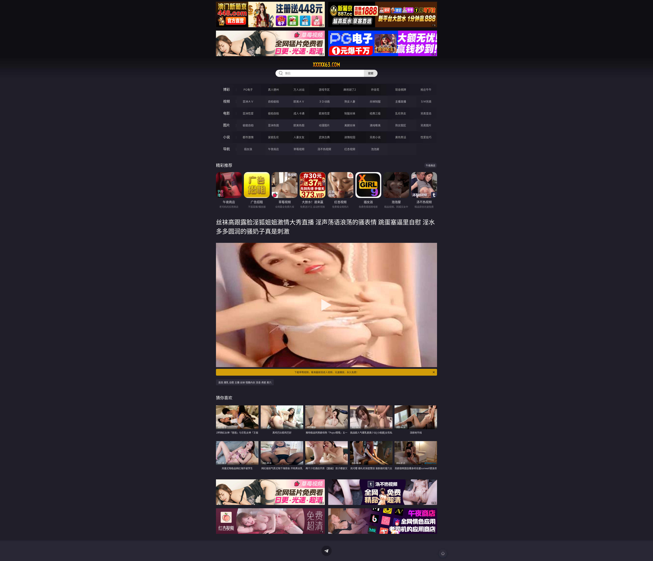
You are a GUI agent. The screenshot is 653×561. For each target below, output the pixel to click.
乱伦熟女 (400, 113)
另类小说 (375, 137)
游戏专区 (324, 89)
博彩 (226, 89)
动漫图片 (324, 125)
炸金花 (375, 89)
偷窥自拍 (248, 125)
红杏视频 (349, 149)
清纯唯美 (375, 125)
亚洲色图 (273, 125)
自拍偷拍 (273, 101)
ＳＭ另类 (426, 101)
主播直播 (400, 101)
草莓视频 (299, 149)
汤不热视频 (324, 149)
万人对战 (299, 89)
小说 (226, 137)
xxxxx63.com (326, 64)
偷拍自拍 (273, 113)
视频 (226, 101)
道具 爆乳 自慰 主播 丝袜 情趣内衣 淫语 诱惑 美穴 (244, 382)
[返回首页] (443, 553)
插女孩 (248, 149)
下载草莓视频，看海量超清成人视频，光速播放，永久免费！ (326, 372)
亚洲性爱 (248, 113)
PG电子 (248, 89)
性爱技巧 (426, 137)
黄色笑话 (400, 137)
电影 (226, 113)
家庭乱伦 (273, 137)
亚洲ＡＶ (248, 101)
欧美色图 (299, 125)
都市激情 (248, 137)
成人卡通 (299, 113)
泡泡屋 (375, 149)
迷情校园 (349, 137)
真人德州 (273, 89)
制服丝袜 (349, 113)
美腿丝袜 (349, 125)
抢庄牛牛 (426, 89)
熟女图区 (400, 125)
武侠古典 (324, 137)
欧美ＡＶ (299, 101)
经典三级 (375, 113)
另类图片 (426, 125)
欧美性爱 (324, 113)
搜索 (370, 73)
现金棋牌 (400, 89)
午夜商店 (273, 149)
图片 (226, 125)
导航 (226, 149)
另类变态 (426, 113)
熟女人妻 (349, 101)
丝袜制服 (375, 101)
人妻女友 (299, 137)
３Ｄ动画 (324, 101)
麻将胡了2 (350, 89)
